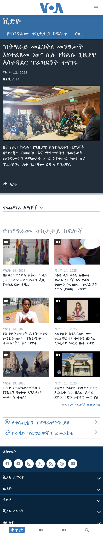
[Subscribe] (72, 463)
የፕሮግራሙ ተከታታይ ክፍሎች (37, 34)
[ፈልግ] (87, 530)
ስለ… (80, 34)
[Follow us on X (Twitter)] (40, 463)
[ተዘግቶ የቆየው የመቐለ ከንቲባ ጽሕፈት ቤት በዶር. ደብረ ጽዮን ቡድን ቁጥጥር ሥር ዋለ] (77, 364)
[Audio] (41, 530)
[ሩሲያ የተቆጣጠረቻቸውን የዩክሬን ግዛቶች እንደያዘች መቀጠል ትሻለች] (26, 364)
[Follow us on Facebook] (7, 463)
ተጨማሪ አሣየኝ (21, 208)
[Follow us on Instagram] (29, 463)
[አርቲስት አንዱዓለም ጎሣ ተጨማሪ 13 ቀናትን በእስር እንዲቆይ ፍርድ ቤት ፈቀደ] (77, 310)
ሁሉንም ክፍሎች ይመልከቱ (81, 405)
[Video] (64, 530)
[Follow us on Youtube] (18, 463)
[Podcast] (61, 463)
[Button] (10, 185)
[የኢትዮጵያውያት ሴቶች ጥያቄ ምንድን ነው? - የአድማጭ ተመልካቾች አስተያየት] (26, 310)
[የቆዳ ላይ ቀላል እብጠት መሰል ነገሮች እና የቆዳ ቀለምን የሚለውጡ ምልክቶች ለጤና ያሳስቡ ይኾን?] (77, 252)
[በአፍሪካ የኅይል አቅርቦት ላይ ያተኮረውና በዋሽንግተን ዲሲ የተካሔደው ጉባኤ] (26, 252)
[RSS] (51, 463)
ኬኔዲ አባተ (11, 79)
